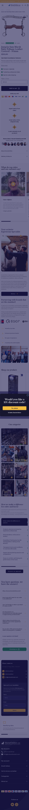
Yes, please (14, 408)
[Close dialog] (27, 395)
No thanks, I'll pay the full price (14, 412)
